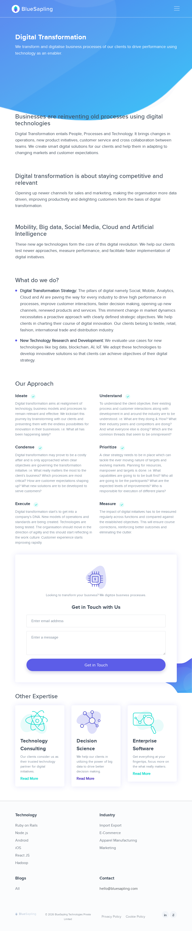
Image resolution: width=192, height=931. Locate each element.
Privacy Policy (111, 916)
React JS (22, 855)
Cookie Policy (135, 916)
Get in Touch (96, 665)
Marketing (108, 847)
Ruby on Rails (26, 825)
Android (21, 840)
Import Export (111, 825)
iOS (18, 847)
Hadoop (21, 862)
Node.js (21, 832)
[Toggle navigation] (175, 8)
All (17, 888)
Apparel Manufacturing (118, 840)
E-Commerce (110, 832)
